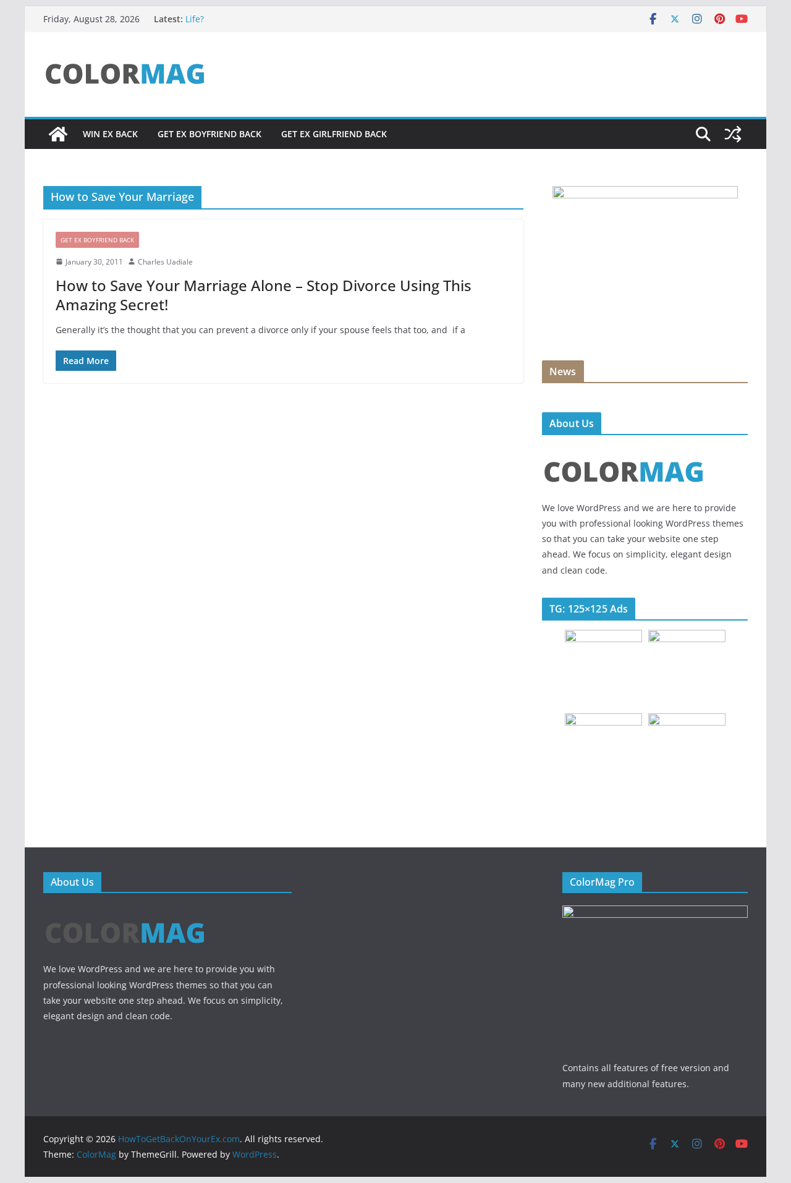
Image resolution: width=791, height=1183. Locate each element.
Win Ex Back (110, 134)
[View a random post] (733, 134)
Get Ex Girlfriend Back (334, 134)
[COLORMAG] (624, 452)
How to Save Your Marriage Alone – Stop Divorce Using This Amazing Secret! (264, 295)
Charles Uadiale (165, 262)
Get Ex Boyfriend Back (209, 134)
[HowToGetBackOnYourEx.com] (58, 134)
